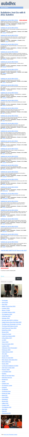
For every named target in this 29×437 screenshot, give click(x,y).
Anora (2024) (5, 302)
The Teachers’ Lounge (7, 385)
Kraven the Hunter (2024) (8, 344)
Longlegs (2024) (5, 346)
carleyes (4, 82)
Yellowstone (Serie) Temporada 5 (9, 347)
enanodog (4, 97)
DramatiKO (4, 176)
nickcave (4, 169)
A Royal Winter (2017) (7, 338)
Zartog (3, 120)
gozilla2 (3, 246)
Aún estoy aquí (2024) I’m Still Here (10, 320)
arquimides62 (5, 198)
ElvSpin (3, 90)
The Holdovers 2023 (6, 407)
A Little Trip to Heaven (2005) (8, 336)
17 (17, 23)
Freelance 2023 (5, 405)
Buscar (2, 276)
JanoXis (3, 128)
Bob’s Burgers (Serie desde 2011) (9, 359)
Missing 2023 (5, 401)
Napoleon (4, 373)
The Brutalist (5, 300)
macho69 (4, 162)
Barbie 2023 (4, 395)
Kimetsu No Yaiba (6, 393)
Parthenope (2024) (6, 349)
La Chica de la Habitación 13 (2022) (10, 365)
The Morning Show (6, 391)
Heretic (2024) (5, 363)
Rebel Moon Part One (7, 377)
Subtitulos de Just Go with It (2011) (9, 141)
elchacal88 (4, 239)
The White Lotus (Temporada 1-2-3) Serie (11, 324)
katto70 (3, 153)
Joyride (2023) (5, 355)
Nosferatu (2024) (6, 318)
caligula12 (4, 73)
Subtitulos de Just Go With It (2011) (9, 20)
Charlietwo (4, 59)
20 (17, 40)
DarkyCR (4, 216)
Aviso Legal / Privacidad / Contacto (10, 434)
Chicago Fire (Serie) (6, 334)
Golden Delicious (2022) (7, 351)
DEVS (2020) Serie (6, 361)
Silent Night (4, 409)
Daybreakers (5, 399)
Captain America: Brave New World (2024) (11, 322)
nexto (3, 113)
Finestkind (4, 387)
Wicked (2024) (5, 332)
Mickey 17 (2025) (6, 310)
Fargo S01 (4, 411)
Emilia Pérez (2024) (6, 330)
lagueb (6, 41)
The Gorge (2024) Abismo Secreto (10, 326)
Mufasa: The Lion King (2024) (8, 306)
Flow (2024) (4, 304)
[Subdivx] (8, 5)
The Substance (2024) (7, 314)
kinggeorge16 (5, 190)
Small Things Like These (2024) (9, 328)
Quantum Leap (5, 383)
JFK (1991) (4, 353)
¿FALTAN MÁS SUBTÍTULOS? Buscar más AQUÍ (14, 250)
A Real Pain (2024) (6, 316)
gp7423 (3, 207)
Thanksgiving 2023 (6, 413)
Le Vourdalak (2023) (6, 371)
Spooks (3, 381)
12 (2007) (4, 340)
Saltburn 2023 (5, 403)
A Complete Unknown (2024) (8, 312)
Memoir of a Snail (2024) (7, 357)
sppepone (4, 32)
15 (16, 72)
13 (16, 48)
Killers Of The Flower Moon (8, 375)
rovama (3, 138)
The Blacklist (5, 389)
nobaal (3, 223)
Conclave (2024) (6, 308)
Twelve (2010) (5, 342)
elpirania (4, 184)
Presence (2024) (6, 369)
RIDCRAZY (4, 231)
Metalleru (4, 105)
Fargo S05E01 (5, 397)
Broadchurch (5, 379)
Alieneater (4, 49)
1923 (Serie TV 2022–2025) (8, 367)
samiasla (7, 25)
